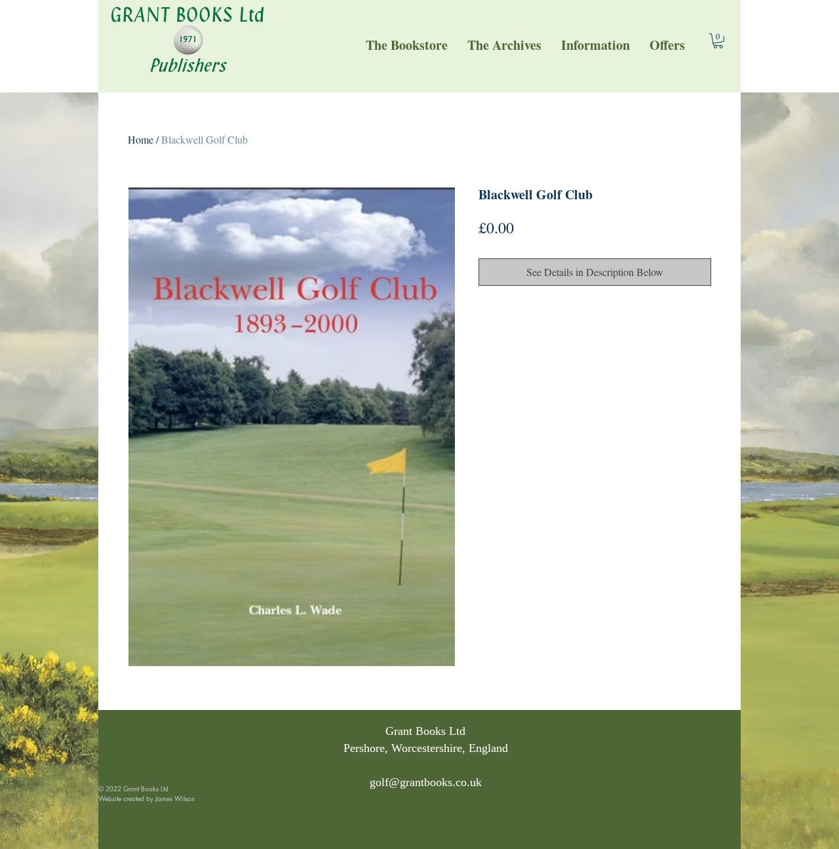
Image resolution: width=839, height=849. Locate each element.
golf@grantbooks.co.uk (426, 782)
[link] (718, 41)
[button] (595, 45)
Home (140, 139)
